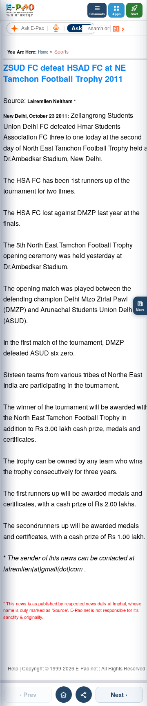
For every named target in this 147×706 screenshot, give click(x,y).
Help (13, 668)
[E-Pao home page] (64, 694)
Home (43, 52)
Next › (119, 694)
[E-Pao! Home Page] (19, 10)
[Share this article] (84, 694)
